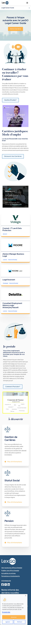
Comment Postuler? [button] (12, 387)
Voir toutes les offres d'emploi (11, 568)
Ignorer (8, 622)
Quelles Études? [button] (10, 100)
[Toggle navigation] (27, 3)
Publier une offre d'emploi (10, 571)
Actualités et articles (8, 573)
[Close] (25, 596)
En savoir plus (6, 612)
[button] (15, 8)
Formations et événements (10, 576)
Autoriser (14, 617)
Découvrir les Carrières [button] (13, 156)
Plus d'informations (14, 462)
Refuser (19, 622)
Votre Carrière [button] (15, 29)
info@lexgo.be (6, 581)
